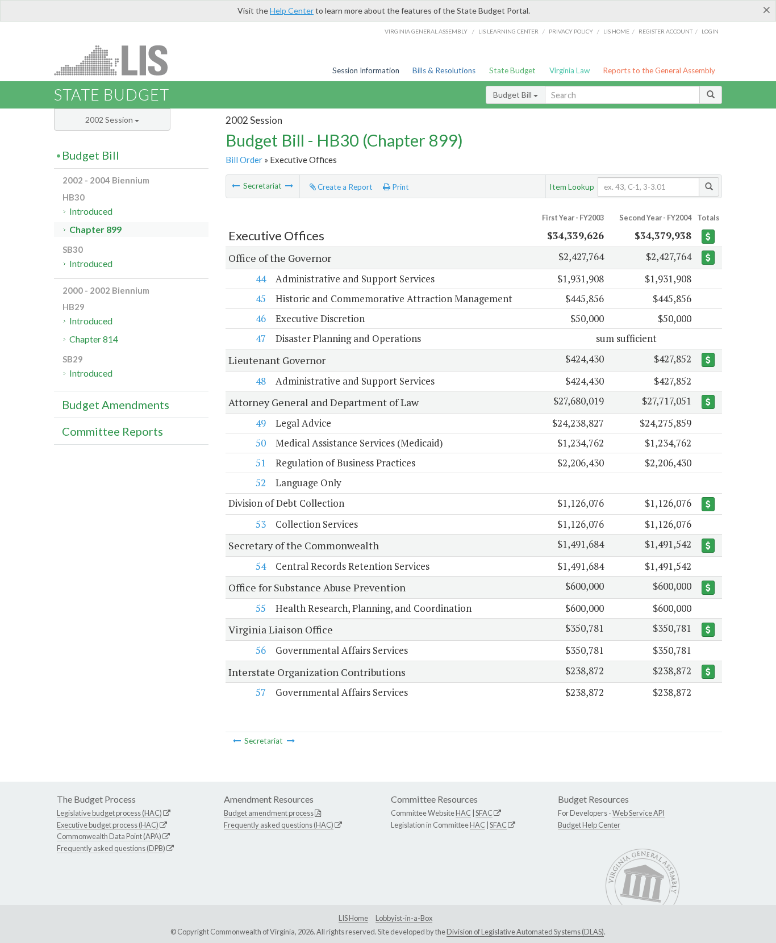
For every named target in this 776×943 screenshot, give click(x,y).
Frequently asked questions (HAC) (278, 824)
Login (710, 31)
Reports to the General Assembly (659, 70)
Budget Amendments (115, 404)
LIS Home (353, 918)
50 (261, 442)
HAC (463, 812)
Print (399, 186)
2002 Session (110, 119)
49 (261, 422)
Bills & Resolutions (443, 70)
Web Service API (638, 812)
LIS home (616, 31)
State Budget (512, 70)
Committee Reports (112, 431)
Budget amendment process (269, 812)
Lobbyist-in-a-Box (404, 918)
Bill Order (244, 160)
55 (261, 608)
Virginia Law (569, 70)
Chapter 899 (95, 229)
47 (261, 338)
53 (261, 524)
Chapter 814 (93, 338)
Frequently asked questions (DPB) (111, 848)
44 (261, 278)
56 (261, 650)
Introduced (90, 211)
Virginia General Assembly (426, 31)
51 (261, 462)
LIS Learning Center (508, 31)
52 (261, 482)
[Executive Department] (236, 185)
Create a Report (344, 186)
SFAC (484, 812)
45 (261, 298)
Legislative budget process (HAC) (109, 812)
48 (261, 380)
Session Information (365, 70)
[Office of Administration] (289, 185)
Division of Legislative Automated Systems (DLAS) (525, 931)
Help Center (292, 10)
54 (261, 566)
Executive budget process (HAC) (107, 824)
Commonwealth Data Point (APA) (109, 836)
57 (261, 692)
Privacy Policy (571, 31)
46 (261, 318)
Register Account (665, 31)
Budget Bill (513, 94)
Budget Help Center (589, 824)
